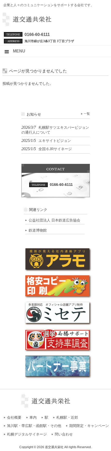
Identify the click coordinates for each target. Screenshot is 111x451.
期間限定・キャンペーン (89, 426)
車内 (33, 417)
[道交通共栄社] (37, 23)
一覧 (87, 113)
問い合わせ (64, 434)
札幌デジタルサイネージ (27, 434)
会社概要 (14, 417)
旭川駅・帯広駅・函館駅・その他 (34, 426)
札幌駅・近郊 (67, 417)
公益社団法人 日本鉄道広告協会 (54, 220)
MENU (19, 51)
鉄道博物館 (38, 230)
